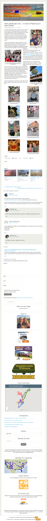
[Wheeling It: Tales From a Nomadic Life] (23, 7)
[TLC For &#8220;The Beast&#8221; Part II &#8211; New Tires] (23, 173)
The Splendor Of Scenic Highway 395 (11, 426)
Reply (5, 206)
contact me (37, 511)
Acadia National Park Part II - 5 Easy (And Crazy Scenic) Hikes (15, 418)
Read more (38, 519)
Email (4, 280)
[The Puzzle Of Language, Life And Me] (10, 173)
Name (4, 276)
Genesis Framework (29, 515)
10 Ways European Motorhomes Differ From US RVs (13, 424)
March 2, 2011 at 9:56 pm (14, 210)
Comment (5, 263)
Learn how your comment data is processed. (25, 297)
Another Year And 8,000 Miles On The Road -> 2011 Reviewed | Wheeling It (19, 249)
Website (4, 285)
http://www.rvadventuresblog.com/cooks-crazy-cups (13, 199)
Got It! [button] (36, 517)
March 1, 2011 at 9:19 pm (13, 222)
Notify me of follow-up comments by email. (11, 290)
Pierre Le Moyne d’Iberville (31, 54)
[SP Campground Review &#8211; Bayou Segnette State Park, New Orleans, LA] (36, 173)
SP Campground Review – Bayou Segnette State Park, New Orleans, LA (36, 178)
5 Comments (19, 27)
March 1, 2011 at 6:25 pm (13, 195)
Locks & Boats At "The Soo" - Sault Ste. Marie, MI (13, 420)
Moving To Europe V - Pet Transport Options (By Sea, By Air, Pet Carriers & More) (18, 422)
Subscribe (23, 444)
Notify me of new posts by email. (10, 291)
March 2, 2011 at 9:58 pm (14, 236)
